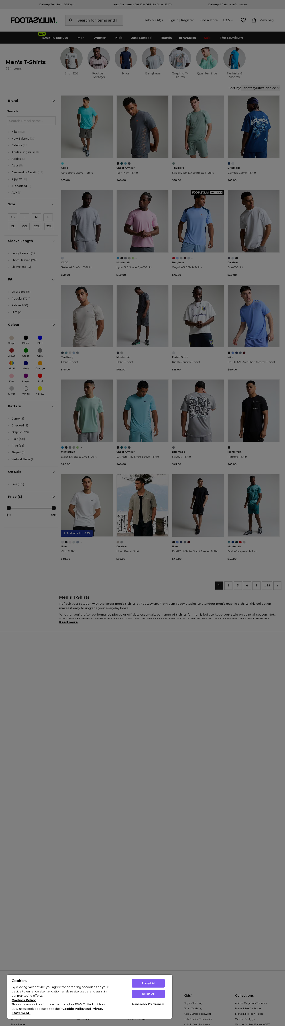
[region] (89, 996)
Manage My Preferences (148, 1004)
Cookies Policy (24, 1000)
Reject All (148, 993)
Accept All (148, 983)
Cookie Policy (73, 1008)
